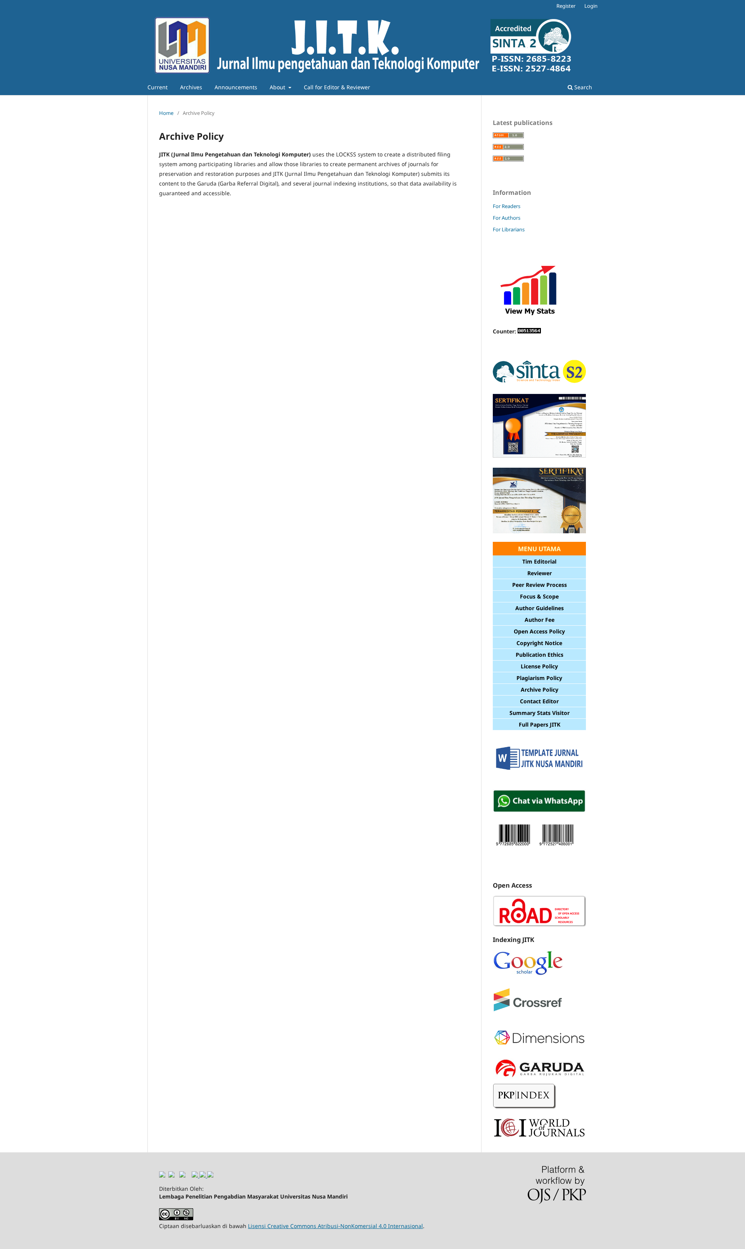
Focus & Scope (539, 596)
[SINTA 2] (539, 382)
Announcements (236, 87)
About (278, 87)
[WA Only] (539, 810)
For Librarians (509, 229)
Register (565, 5)
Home (166, 112)
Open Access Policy (539, 631)
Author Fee (539, 619)
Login (591, 5)
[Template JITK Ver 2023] (539, 769)
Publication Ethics (539, 654)
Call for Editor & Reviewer (337, 87)
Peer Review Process (539, 584)
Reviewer (539, 573)
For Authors (506, 217)
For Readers (506, 206)
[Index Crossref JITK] (528, 1009)
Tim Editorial (539, 561)
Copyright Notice (539, 643)
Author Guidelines (539, 608)
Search (582, 87)
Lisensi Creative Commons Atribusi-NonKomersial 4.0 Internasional (335, 1226)
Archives (191, 87)
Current (157, 87)
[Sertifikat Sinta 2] (539, 457)
